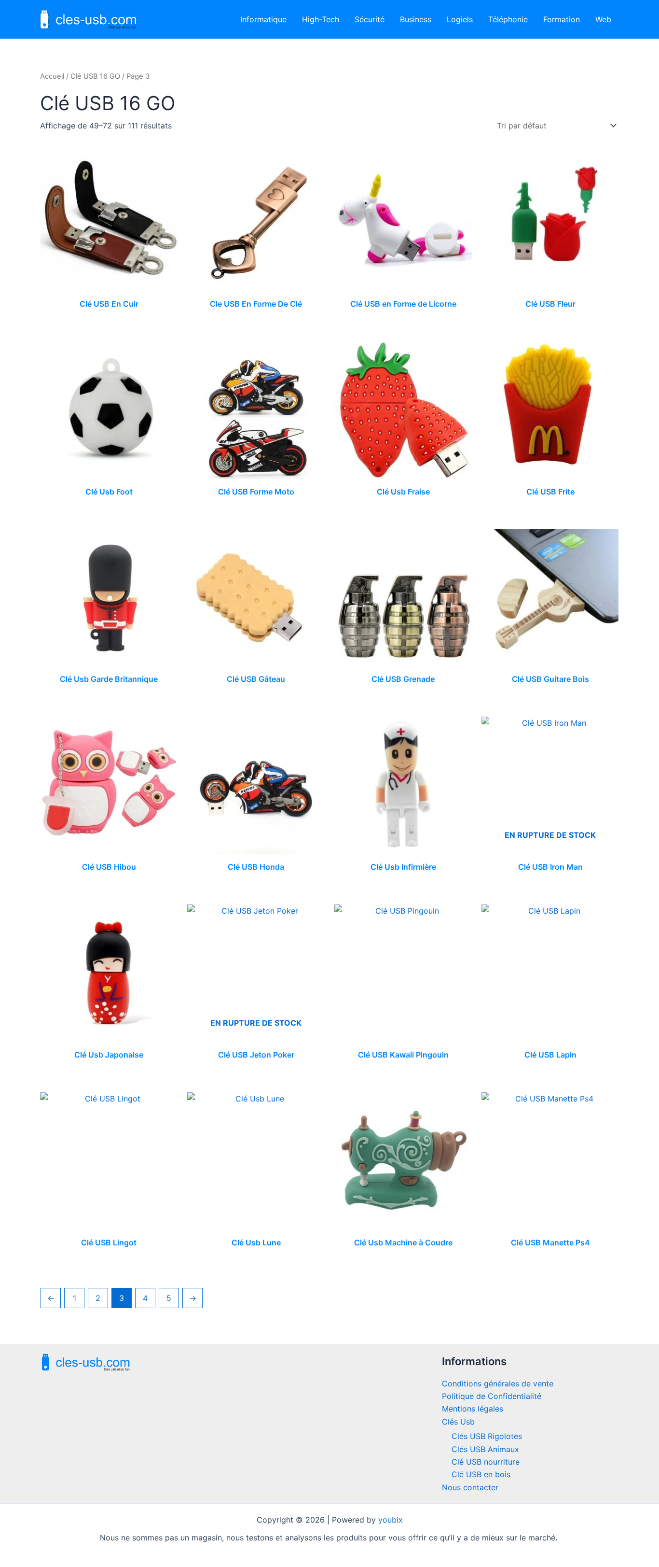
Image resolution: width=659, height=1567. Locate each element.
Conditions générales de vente (497, 1383)
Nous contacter (470, 1487)
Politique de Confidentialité (491, 1396)
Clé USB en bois (481, 1474)
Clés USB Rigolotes (487, 1436)
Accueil (52, 76)
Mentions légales (472, 1408)
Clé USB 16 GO (95, 76)
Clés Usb (458, 1421)
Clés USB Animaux (485, 1449)
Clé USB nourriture (486, 1462)
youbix (390, 1520)
